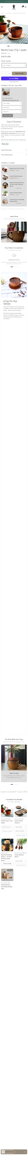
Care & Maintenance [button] (7, 155)
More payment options (14, 81)
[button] (25, 7)
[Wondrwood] (14, 7)
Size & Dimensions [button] (6, 150)
